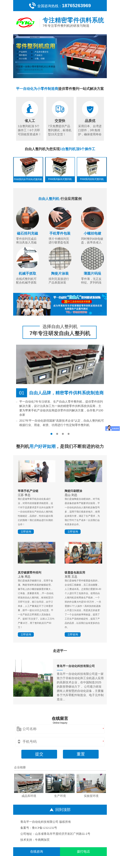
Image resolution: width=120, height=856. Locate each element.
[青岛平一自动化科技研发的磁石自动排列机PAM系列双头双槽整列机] (28, 166)
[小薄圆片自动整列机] (92, 258)
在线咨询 (36, 851)
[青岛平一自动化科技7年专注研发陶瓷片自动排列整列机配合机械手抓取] (92, 166)
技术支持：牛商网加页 (35, 839)
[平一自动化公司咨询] (91, 792)
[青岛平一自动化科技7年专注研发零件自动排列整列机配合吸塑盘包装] (60, 166)
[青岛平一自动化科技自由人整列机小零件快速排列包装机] (83, 562)
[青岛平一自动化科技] (60, 304)
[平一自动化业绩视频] (28, 792)
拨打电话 (83, 851)
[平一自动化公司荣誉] (60, 792)
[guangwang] (25, 22)
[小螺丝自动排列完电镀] (92, 218)
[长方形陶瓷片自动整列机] (60, 258)
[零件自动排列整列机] (60, 56)
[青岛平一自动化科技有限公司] (33, 696)
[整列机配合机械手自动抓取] (27, 258)
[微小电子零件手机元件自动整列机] (36, 481)
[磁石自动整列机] (27, 218)
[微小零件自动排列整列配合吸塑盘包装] (60, 218)
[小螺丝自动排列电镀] (36, 562)
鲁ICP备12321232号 (44, 827)
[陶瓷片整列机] (83, 481)
